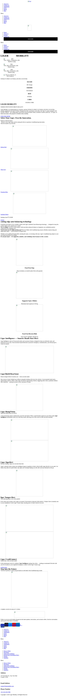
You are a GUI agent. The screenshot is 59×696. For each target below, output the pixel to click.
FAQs (5, 8)
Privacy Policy (7, 651)
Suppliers (6, 658)
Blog (5, 10)
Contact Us (6, 5)
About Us (6, 4)
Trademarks (6, 6)
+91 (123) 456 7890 (5, 692)
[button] (29, 13)
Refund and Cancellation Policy (11, 655)
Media (5, 9)
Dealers (5, 656)
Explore (6, 35)
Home (5, 32)
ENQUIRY (30, 39)
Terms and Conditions (9, 653)
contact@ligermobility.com (7, 686)
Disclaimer (6, 652)
